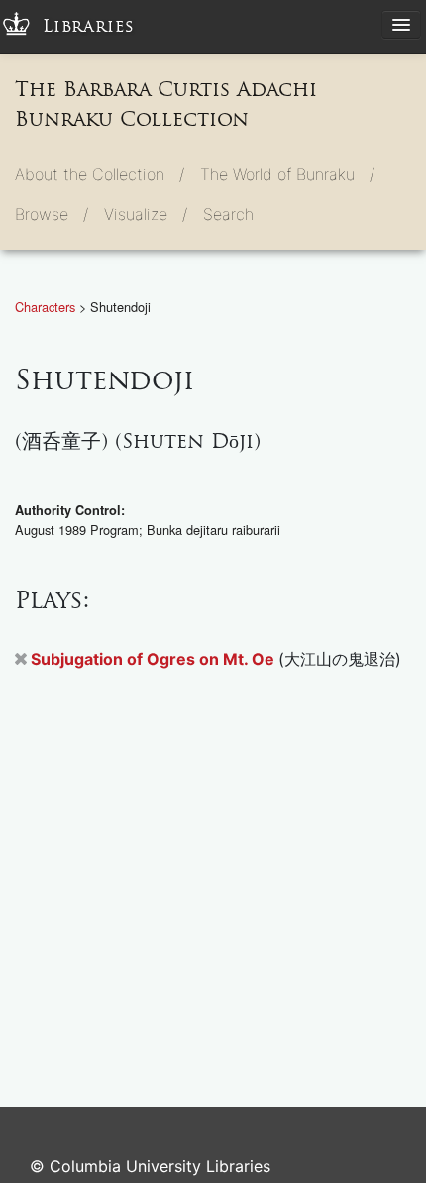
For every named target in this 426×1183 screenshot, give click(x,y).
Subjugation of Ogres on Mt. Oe (154, 659)
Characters (47, 306)
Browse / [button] (51, 214)
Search (228, 214)
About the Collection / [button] (99, 174)
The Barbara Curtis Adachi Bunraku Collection (166, 104)
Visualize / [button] (145, 214)
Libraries (89, 26)
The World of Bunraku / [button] (287, 174)
